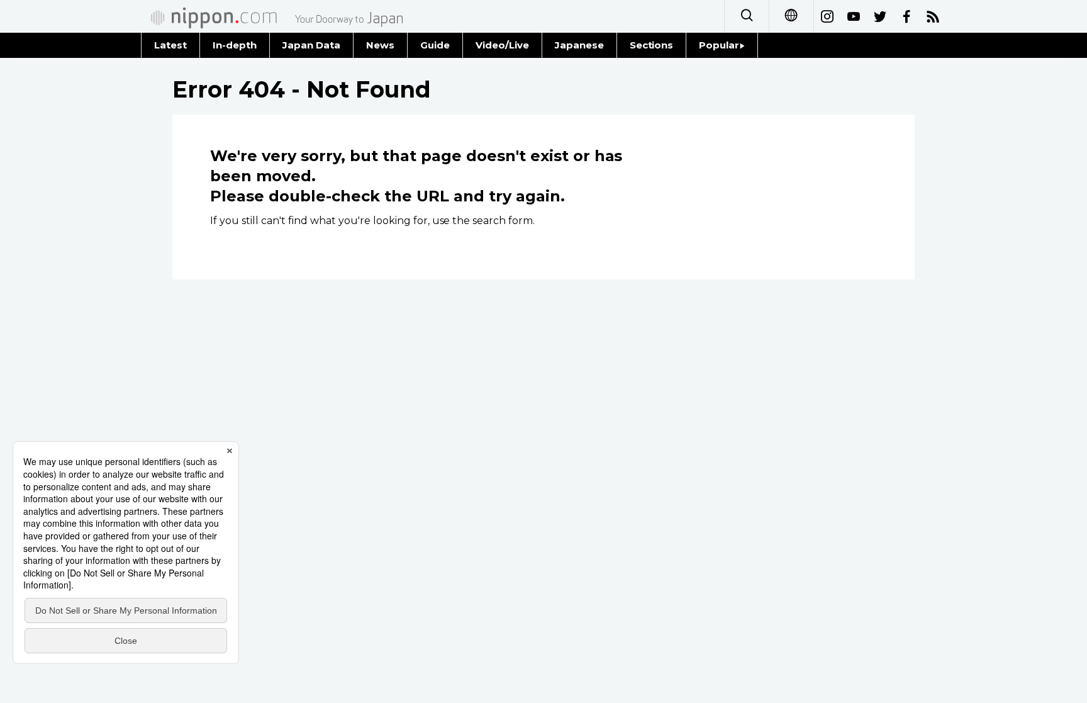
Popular (719, 45)
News (380, 45)
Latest (170, 45)
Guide (435, 45)
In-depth (235, 45)
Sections (652, 45)
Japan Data (311, 45)
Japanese (579, 45)
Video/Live (502, 45)
